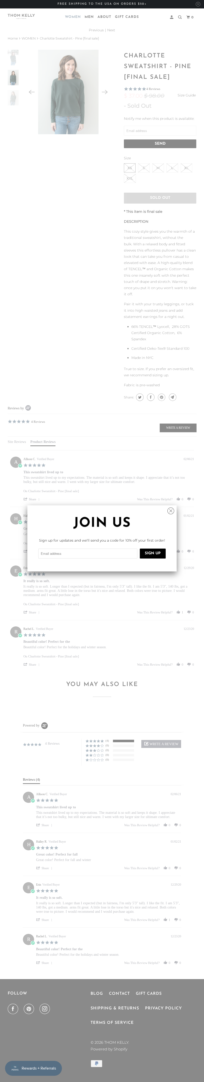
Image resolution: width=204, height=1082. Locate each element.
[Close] (170, 510)
